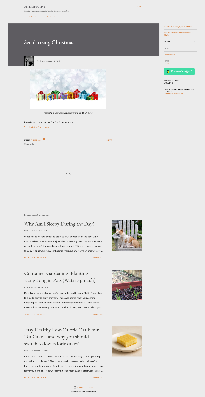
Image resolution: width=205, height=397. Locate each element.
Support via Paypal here (173, 93)
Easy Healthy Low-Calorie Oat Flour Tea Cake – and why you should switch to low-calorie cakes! (61, 336)
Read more (98, 258)
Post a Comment (39, 258)
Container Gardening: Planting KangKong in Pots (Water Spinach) (59, 276)
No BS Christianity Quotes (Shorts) (178, 26)
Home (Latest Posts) (32, 17)
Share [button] (109, 140)
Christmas (36, 140)
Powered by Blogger (85, 387)
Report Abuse (169, 54)
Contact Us (51, 17)
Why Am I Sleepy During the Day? (59, 223)
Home (166, 63)
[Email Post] (44, 140)
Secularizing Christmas (36, 127)
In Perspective (34, 6)
